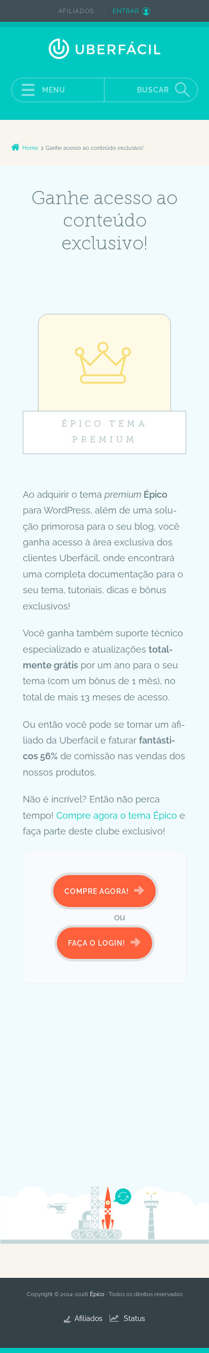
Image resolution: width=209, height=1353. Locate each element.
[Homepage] (104, 49)
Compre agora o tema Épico (116, 815)
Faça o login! (96, 943)
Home (30, 148)
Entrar (126, 11)
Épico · (99, 1294)
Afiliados (76, 11)
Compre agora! (96, 891)
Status (134, 1318)
